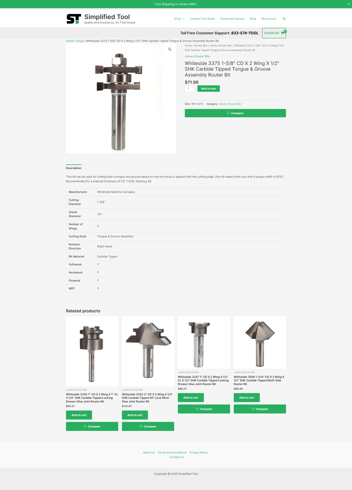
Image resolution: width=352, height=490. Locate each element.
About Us (149, 452)
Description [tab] (73, 168)
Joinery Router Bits (221, 45)
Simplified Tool (107, 17)
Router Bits (200, 45)
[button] (182, 18)
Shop (177, 18)
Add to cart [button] (79, 415)
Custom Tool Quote (202, 18)
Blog (253, 18)
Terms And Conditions (172, 452)
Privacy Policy (198, 452)
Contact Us (177, 457)
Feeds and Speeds (233, 18)
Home (70, 41)
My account (268, 18)
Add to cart (208, 88)
